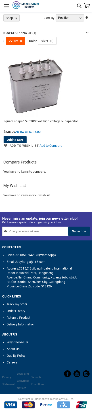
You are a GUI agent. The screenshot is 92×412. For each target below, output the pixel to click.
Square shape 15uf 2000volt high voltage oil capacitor (41, 121)
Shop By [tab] (11, 18)
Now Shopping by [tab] (17, 33)
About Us (13, 349)
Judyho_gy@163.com (26, 261)
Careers (12, 362)
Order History (16, 311)
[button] (21, 145)
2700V (13, 41)
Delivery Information (21, 324)
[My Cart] (87, 5)
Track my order (17, 304)
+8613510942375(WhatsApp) (31, 255)
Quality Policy (16, 355)
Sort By (49, 17)
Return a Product (18, 317)
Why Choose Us (17, 342)
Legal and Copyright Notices (23, 381)
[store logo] (25, 5)
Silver (44, 41)
